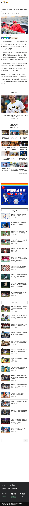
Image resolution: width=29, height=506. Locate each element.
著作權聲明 (13, 497)
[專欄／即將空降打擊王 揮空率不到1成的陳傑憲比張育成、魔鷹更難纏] (5, 309)
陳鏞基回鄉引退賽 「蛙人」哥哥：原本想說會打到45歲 (18, 393)
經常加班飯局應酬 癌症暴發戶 (14, 148)
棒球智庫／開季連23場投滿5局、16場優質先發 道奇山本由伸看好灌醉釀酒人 (19, 377)
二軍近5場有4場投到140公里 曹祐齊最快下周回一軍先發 (19, 240)
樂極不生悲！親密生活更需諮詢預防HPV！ (6, 138)
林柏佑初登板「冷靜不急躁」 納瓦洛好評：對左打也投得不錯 (19, 232)
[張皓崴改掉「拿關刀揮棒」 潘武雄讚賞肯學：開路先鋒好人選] (5, 326)
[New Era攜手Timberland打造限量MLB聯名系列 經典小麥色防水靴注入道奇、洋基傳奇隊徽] (5, 285)
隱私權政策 (13, 496)
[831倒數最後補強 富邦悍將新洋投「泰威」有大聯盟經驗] (5, 225)
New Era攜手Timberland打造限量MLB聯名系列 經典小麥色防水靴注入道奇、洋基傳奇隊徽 (19, 284)
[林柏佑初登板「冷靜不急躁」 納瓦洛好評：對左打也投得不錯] (5, 233)
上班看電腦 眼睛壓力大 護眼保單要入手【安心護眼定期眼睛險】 (6, 159)
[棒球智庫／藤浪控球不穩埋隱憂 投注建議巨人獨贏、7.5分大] (5, 216)
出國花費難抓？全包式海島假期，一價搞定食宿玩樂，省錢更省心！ (14, 159)
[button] (2, 108)
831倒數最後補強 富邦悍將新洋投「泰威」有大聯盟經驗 (19, 223)
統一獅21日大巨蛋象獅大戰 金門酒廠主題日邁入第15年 (19, 292)
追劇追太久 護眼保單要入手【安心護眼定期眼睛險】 (23, 169)
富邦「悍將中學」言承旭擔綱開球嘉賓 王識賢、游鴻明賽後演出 (19, 342)
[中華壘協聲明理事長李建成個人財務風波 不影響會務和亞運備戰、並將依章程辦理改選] (5, 421)
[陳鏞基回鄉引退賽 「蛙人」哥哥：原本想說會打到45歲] (5, 395)
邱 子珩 (7, 13)
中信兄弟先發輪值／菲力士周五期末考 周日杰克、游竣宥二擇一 (19, 275)
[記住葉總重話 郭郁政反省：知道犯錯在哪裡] (5, 250)
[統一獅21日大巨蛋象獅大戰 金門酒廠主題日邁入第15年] (5, 294)
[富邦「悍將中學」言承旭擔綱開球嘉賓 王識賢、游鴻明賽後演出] (5, 343)
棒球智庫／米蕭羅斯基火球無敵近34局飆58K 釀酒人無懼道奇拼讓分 (19, 412)
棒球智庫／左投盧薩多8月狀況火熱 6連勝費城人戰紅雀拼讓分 (6, 169)
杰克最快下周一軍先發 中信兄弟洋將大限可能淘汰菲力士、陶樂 (19, 316)
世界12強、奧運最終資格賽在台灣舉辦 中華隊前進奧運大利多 (19, 350)
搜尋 (2, 438)
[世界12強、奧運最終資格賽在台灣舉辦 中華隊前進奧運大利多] (5, 352)
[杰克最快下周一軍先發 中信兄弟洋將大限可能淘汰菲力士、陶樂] (5, 318)
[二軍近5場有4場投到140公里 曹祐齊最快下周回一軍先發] (5, 242)
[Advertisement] (14, 460)
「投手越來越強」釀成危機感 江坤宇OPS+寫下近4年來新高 (19, 367)
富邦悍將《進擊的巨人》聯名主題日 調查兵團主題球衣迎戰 (19, 333)
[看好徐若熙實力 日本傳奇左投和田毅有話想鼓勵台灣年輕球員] (5, 268)
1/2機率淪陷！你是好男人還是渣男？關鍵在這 (23, 159)
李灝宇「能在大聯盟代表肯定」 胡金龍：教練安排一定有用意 (14, 115)
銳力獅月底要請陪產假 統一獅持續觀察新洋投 (19, 402)
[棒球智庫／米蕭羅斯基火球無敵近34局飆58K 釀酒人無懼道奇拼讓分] (5, 412)
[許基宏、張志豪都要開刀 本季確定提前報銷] (5, 360)
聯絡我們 (4, 496)
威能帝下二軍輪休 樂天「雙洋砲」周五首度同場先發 (15, 138)
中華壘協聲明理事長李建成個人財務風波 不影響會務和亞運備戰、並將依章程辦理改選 (19, 420)
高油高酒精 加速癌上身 (6, 148)
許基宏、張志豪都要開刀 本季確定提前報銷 (19, 359)
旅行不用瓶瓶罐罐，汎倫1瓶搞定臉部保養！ (23, 138)
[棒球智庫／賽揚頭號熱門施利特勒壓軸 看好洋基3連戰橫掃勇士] (5, 386)
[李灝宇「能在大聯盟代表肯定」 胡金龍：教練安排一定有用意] (14, 104)
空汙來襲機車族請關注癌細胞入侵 (14, 169)
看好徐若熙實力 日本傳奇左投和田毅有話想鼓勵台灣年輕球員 (19, 266)
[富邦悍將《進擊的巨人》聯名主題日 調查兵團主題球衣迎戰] (5, 335)
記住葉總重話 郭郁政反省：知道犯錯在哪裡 (19, 249)
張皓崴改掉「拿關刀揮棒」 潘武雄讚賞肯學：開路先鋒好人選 (19, 324)
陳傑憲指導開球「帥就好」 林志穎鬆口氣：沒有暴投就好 (23, 148)
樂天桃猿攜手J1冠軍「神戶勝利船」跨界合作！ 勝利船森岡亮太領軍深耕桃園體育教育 (19, 258)
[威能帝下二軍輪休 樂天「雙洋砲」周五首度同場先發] (5, 430)
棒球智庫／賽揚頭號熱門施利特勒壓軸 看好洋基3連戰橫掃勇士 (19, 385)
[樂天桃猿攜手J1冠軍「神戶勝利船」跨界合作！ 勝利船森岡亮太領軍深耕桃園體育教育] (5, 259)
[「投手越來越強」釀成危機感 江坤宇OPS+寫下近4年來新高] (5, 369)
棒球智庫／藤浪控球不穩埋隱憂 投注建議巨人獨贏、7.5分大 (19, 215)
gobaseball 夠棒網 (13, 504)
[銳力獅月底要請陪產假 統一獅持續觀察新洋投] (5, 404)
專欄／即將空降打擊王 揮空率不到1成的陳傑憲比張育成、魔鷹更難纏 (19, 308)
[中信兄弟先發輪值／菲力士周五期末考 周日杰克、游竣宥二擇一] (5, 277)
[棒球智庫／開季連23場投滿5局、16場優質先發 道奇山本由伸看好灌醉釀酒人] (5, 378)
